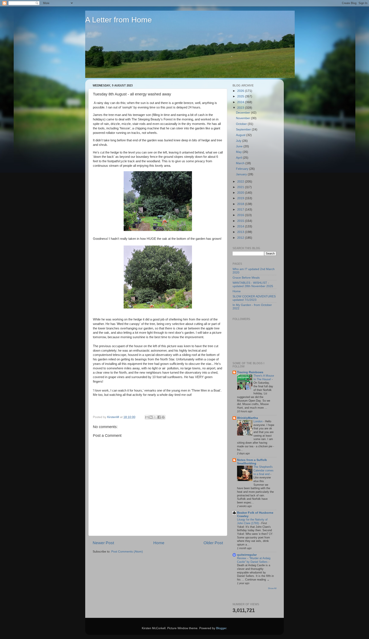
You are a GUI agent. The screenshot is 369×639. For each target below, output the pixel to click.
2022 (241, 181)
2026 (241, 90)
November (243, 118)
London (258, 421)
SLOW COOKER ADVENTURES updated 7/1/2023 (254, 298)
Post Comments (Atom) (127, 551)
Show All (272, 588)
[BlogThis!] (151, 417)
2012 (241, 237)
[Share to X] (155, 417)
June (239, 146)
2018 (241, 204)
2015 (241, 220)
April (239, 157)
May (239, 152)
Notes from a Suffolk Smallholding (252, 461)
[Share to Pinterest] (163, 417)
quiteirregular (247, 554)
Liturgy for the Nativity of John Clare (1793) (252, 521)
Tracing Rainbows (250, 372)
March (240, 163)
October (242, 124)
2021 (241, 187)
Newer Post (103, 543)
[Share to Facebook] (159, 417)
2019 (241, 198)
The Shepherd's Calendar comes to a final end (263, 470)
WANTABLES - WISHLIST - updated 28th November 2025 (253, 284)
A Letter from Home (118, 19)
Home (158, 543)
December (243, 112)
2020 (241, 192)
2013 (241, 232)
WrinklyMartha (247, 418)
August (241, 135)
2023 (241, 107)
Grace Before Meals (246, 277)
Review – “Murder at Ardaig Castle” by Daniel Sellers (253, 560)
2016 (241, 215)
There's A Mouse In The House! (263, 377)
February (242, 168)
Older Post (213, 543)
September (244, 129)
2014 (241, 226)
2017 (241, 209)
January (242, 174)
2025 (241, 96)
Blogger (221, 628)
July (239, 140)
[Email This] (147, 417)
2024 (241, 102)
